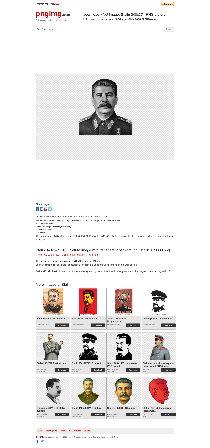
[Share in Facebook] (37, 209)
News (55, 430)
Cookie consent (75, 430)
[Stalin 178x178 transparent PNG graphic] (159, 391)
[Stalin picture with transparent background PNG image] (159, 346)
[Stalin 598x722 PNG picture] (53, 346)
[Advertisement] (105, 54)
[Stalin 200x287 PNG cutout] (88, 346)
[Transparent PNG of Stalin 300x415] (53, 391)
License (48, 430)
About (39, 430)
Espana (56, 3)
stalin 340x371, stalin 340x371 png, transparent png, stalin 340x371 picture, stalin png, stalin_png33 (83, 220)
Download (62, 325)
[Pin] (45, 209)
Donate (63, 430)
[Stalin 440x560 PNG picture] (88, 391)
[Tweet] (50, 209)
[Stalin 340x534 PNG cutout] (123, 391)
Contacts (87, 430)
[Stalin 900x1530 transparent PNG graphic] (124, 346)
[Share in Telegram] (41, 209)
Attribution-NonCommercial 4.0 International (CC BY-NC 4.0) (76, 216)
